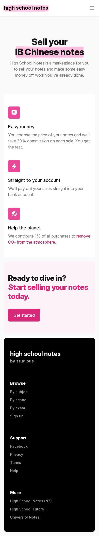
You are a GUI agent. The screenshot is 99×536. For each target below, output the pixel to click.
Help (14, 470)
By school (18, 400)
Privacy (16, 454)
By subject (19, 392)
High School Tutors (27, 509)
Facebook (19, 446)
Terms (15, 462)
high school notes (35, 353)
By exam (17, 408)
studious (25, 360)
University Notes (25, 517)
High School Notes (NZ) (31, 501)
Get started (24, 315)
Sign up (17, 416)
